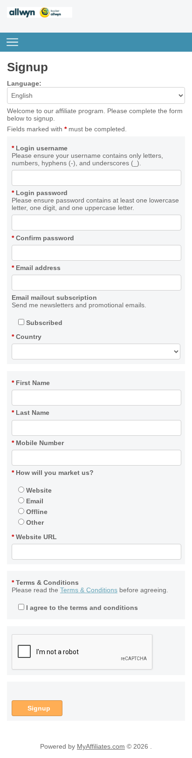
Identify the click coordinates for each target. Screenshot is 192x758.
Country (26, 336)
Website (38, 490)
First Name (31, 382)
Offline (36, 511)
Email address (36, 267)
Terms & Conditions (45, 582)
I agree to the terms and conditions (81, 607)
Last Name (30, 412)
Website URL (34, 537)
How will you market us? (53, 472)
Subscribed (43, 322)
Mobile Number (38, 443)
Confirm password (43, 238)
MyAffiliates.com (101, 746)
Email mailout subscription (54, 297)
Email (33, 501)
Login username (40, 148)
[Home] (39, 15)
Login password (40, 192)
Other (34, 522)
